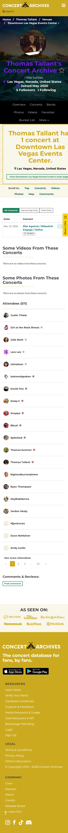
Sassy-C (15, 401)
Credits (10, 800)
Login (9, 729)
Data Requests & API (19, 718)
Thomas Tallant (26, 19)
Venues (47, 19)
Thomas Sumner (21, 450)
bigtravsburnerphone (24, 474)
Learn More (13, 690)
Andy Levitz (17, 547)
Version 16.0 (13, 811)
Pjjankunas (17, 523)
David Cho (17, 388)
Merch (9, 794)
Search (9, 11)
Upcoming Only (29, 210)
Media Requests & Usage (22, 712)
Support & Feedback (19, 706)
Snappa (15, 413)
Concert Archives (51, 766)
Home (7, 19)
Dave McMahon (20, 535)
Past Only (46, 210)
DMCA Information (18, 761)
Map (31, 194)
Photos (19, 112)
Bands (51, 104)
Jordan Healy (18, 511)
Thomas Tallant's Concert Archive (33, 67)
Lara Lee (15, 352)
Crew (8, 783)
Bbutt (14, 425)
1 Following (47, 90)
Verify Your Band (16, 695)
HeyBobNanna (19, 498)
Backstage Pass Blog (19, 724)
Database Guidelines (19, 701)
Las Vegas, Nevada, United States (41, 168)
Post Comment (12, 583)
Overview (19, 104)
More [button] (43, 120)
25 (38, 563)
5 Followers (25, 90)
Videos (32, 112)
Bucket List (27, 120)
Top (27, 188)
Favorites (47, 112)
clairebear (16, 364)
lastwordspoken (20, 376)
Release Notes (15, 806)
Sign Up (10, 735)
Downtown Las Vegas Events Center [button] (33, 23)
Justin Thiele (18, 315)
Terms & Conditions (18, 750)
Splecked (16, 437)
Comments (46, 194)
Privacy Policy (14, 755)
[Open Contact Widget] (5, 813)
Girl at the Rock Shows (24, 327)
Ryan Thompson (20, 486)
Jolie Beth (16, 339)
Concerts (36, 104)
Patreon (10, 789)
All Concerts (11, 210)
